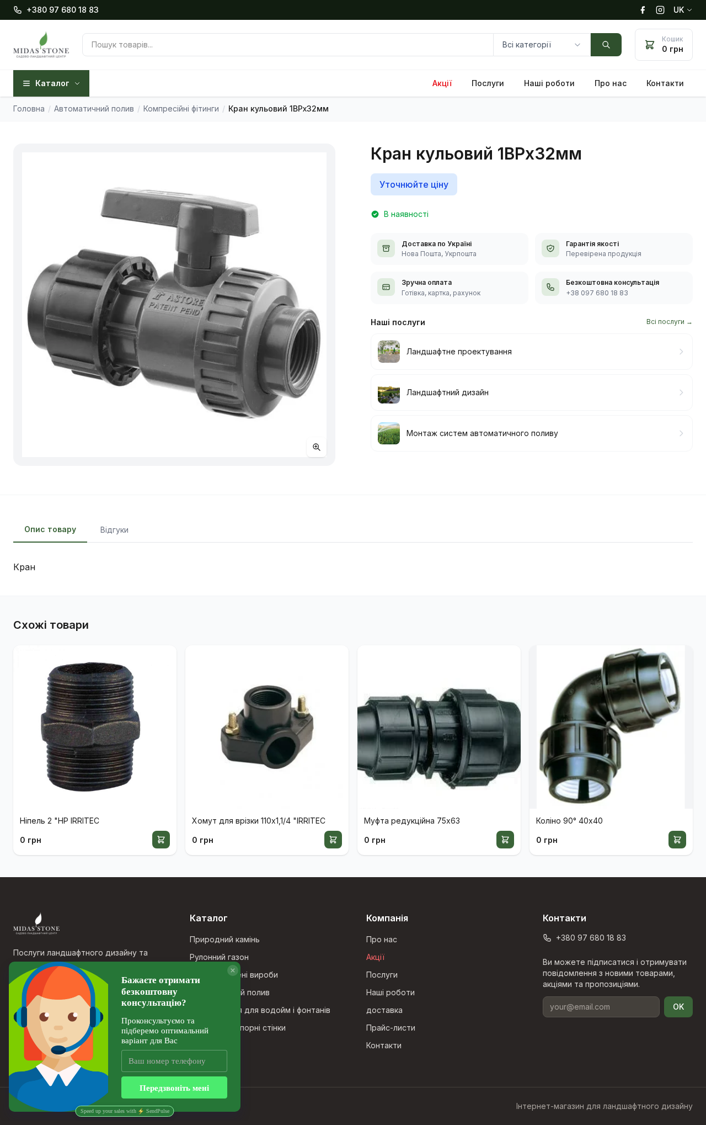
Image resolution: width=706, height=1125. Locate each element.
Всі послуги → (669, 321)
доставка (384, 1010)
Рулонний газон (219, 957)
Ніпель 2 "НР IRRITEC (59, 820)
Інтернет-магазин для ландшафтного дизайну (604, 1106)
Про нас (611, 83)
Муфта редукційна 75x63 (412, 820)
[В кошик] (161, 839)
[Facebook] (642, 10)
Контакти (665, 83)
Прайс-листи (390, 1027)
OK (678, 1006)
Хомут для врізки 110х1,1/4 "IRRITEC (258, 820)
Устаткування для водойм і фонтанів (260, 1010)
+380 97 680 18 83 (62, 9)
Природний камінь (225, 939)
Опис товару (50, 529)
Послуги (488, 83)
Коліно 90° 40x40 (569, 820)
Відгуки (114, 529)
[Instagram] (660, 10)
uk (678, 9)
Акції (442, 83)
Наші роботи (549, 83)
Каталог (52, 83)
